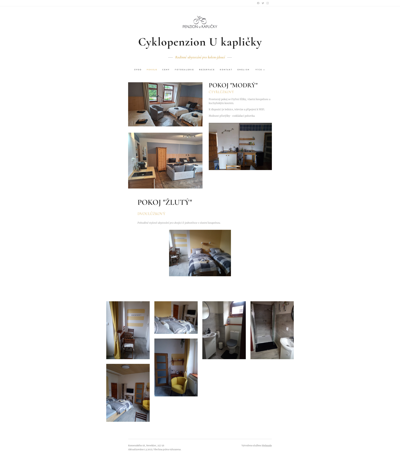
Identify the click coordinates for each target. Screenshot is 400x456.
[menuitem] (139, 70)
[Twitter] (263, 3)
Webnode (267, 445)
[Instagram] (268, 3)
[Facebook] (258, 3)
